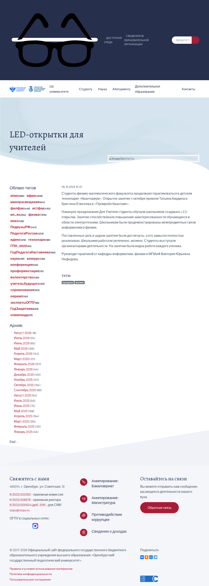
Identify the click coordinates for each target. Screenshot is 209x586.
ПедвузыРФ (20, 227)
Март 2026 (21, 359)
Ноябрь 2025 (23, 379)
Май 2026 (21, 348)
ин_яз (15, 214)
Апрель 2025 (23, 416)
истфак (38, 208)
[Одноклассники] (146, 557)
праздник (67, 282)
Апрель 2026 (23, 353)
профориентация (24, 271)
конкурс (33, 258)
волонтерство (22, 277)
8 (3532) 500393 (20, 494)
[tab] (31, 442)
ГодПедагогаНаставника (30, 252)
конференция (21, 264)
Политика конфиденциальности (31, 574)
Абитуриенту (121, 89)
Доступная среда (113, 40)
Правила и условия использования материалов (41, 568)
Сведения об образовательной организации (136, 40)
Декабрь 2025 (24, 374)
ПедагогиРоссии (24, 233)
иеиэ (14, 221)
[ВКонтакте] (142, 557)
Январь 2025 (23, 432)
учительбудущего (25, 283)
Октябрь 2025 (24, 385)
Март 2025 (21, 421)
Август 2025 (22, 395)
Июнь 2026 (22, 343)
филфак (17, 208)
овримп (16, 296)
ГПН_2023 (18, 246)
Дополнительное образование (147, 88)
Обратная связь (159, 507)
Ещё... (14, 441)
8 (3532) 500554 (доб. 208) (27, 505)
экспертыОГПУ (22, 302)
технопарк (36, 239)
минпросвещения (24, 202)
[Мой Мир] (151, 557)
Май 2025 (21, 411)
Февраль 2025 (24, 426)
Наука (102, 89)
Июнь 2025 (22, 405)
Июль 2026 (22, 338)
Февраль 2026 (24, 364)
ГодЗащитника (22, 308)
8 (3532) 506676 (20, 500)
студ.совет (23, 526)
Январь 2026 (23, 369)
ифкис (32, 195)
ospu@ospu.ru (20, 510)
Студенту (85, 89)
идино (15, 239)
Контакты (188, 89)
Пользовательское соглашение (30, 579)
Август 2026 (22, 333)
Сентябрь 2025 (25, 390)
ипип (14, 195)
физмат (80, 282)
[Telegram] (155, 557)
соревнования (22, 290)
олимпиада (19, 315)
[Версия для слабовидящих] (55, 40)
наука (15, 258)
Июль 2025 (22, 400)
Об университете (59, 89)
